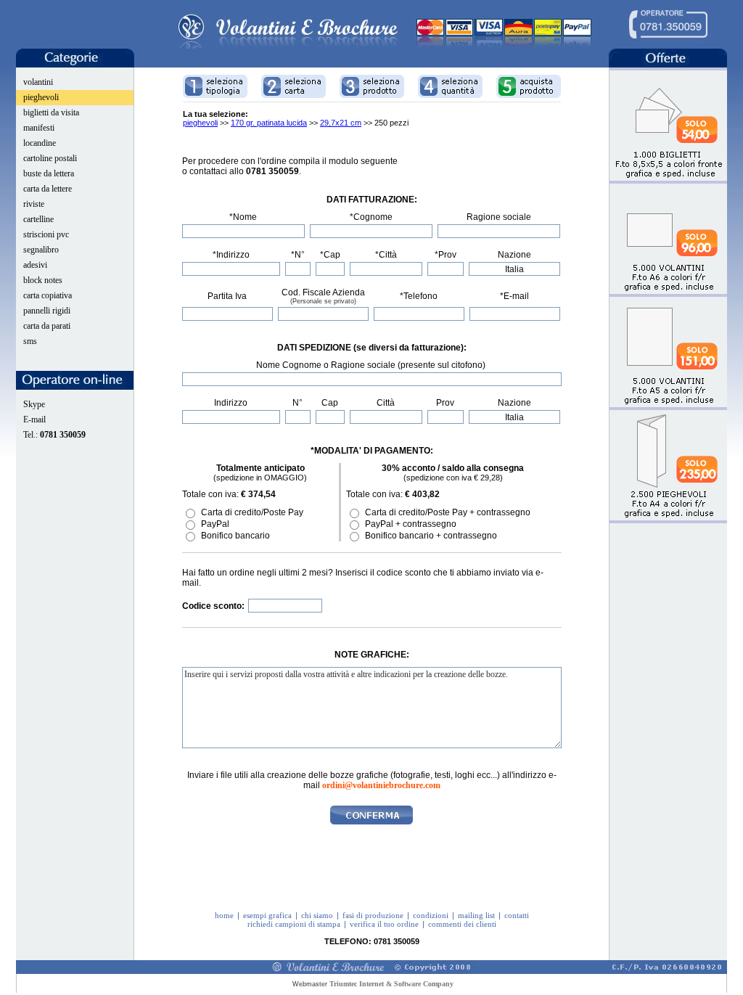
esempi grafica (267, 915)
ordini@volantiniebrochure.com (381, 785)
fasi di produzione (372, 915)
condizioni (430, 915)
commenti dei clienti (462, 924)
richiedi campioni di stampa (293, 924)
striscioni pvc (46, 234)
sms (30, 341)
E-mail (34, 419)
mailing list (476, 915)
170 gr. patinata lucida (269, 122)
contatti (516, 915)
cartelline (38, 219)
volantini (38, 82)
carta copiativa (47, 295)
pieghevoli (41, 97)
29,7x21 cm (340, 122)
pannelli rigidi (46, 311)
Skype (34, 404)
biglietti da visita (51, 112)
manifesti (38, 128)
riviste (33, 204)
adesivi (35, 265)
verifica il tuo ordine (384, 924)
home (224, 915)
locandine (39, 143)
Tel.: (54, 435)
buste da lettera (48, 173)
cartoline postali (50, 158)
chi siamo (317, 915)
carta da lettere (47, 189)
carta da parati (46, 326)
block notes (42, 280)
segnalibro (41, 250)
